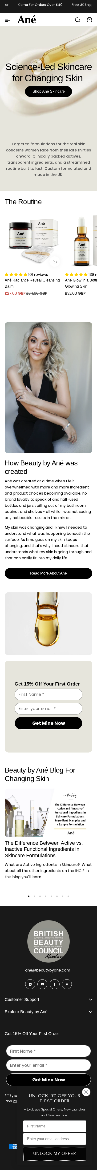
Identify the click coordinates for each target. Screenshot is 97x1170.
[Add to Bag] (54, 261)
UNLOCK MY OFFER (54, 1154)
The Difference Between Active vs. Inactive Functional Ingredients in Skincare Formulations (44, 849)
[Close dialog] (86, 1092)
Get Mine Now (48, 723)
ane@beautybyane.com (47, 970)
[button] (29, 896)
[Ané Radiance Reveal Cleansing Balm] (33, 240)
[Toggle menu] (7, 20)
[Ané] (26, 19)
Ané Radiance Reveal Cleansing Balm (32, 283)
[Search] (77, 20)
